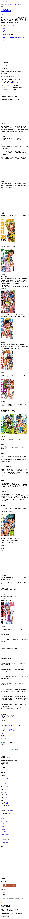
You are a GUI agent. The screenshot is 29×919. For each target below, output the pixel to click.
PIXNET (6, 898)
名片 (4, 31)
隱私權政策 (24, 898)
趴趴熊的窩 (6, 10)
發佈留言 (3, 744)
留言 (12, 725)
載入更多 (3, 735)
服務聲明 (14, 900)
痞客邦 (9, 725)
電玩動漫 (11, 25)
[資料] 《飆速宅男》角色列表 (13, 37)
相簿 (4, 28)
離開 (8, 916)
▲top (2, 733)
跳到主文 (3, 14)
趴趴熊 (2, 717)
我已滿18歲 (3, 916)
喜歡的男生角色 (12, 730)
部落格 (4, 30)
